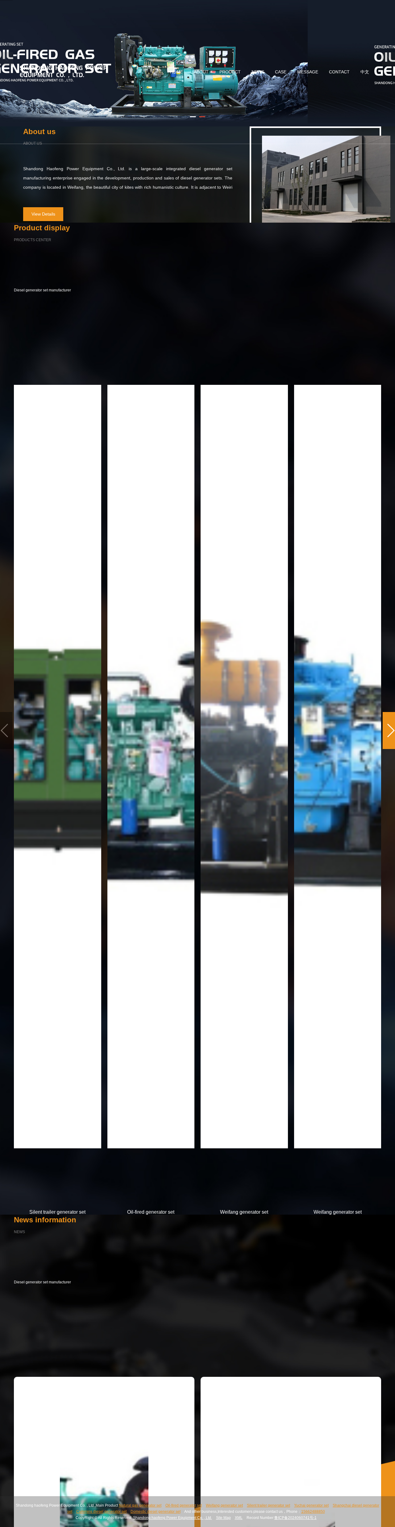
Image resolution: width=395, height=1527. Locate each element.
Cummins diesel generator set (101, 1511)
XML (239, 1518)
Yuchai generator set (311, 1505)
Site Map (223, 1518)
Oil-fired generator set (183, 1505)
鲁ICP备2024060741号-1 (295, 1518)
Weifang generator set (224, 1505)
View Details (43, 214)
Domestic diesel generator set (156, 1511)
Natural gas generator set (140, 1505)
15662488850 (313, 1511)
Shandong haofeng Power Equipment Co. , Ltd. (172, 1518)
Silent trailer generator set (268, 1505)
